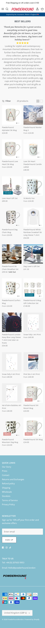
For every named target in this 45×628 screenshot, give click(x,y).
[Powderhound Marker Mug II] (33, 115)
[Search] (8, 9)
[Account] (37, 9)
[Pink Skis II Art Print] (33, 362)
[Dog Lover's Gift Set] (33, 254)
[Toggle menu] (3, 9)
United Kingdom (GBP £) (15, 612)
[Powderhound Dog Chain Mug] (12, 217)
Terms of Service (10, 500)
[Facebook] (3, 547)
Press (4, 471)
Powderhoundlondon (16, 619)
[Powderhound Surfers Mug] (12, 288)
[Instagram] (7, 547)
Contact (5, 475)
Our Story (6, 466)
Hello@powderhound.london (22, 567)
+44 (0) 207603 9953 (15, 562)
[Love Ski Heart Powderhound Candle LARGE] (33, 149)
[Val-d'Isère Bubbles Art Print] (12, 393)
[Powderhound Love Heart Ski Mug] (12, 149)
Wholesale (7, 492)
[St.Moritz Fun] (33, 186)
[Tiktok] (10, 547)
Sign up (9, 540)
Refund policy (8, 483)
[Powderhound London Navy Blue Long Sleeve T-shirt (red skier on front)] (12, 322)
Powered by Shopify (31, 619)
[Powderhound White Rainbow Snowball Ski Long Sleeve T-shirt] (33, 217)
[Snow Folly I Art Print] (33, 322)
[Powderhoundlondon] (22, 9)
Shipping (6, 487)
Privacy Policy (8, 504)
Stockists (6, 496)
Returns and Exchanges (13, 479)
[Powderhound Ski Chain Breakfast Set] (12, 254)
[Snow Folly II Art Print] (12, 362)
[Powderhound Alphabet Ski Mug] (12, 115)
